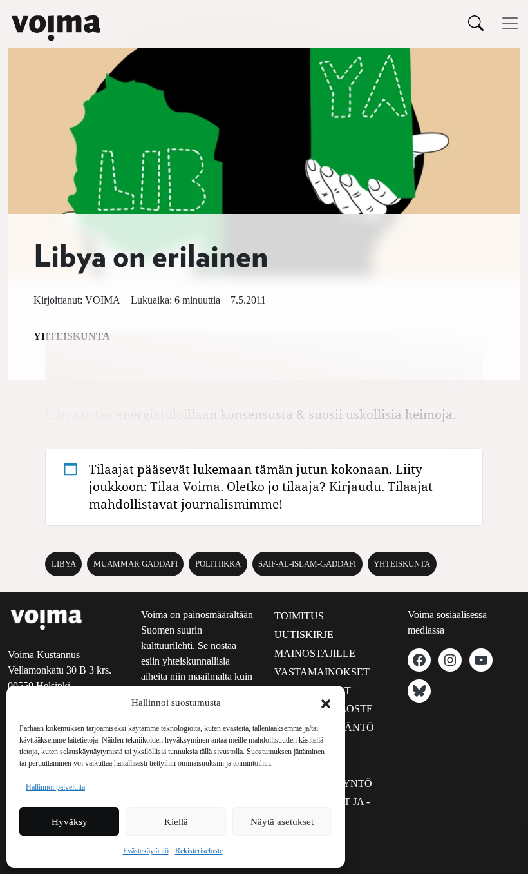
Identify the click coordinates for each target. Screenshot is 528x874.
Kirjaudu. (356, 486)
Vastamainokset (322, 671)
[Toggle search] (476, 22)
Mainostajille (314, 653)
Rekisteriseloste (199, 850)
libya (64, 563)
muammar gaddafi (135, 563)
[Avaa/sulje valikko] (510, 23)
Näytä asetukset (282, 822)
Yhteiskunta (401, 563)
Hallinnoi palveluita (55, 786)
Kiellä (176, 822)
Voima (102, 300)
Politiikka (218, 563)
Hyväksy (70, 822)
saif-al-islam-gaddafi (307, 563)
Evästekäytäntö (146, 850)
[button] (325, 702)
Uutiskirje (304, 634)
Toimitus (299, 615)
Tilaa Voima (185, 486)
